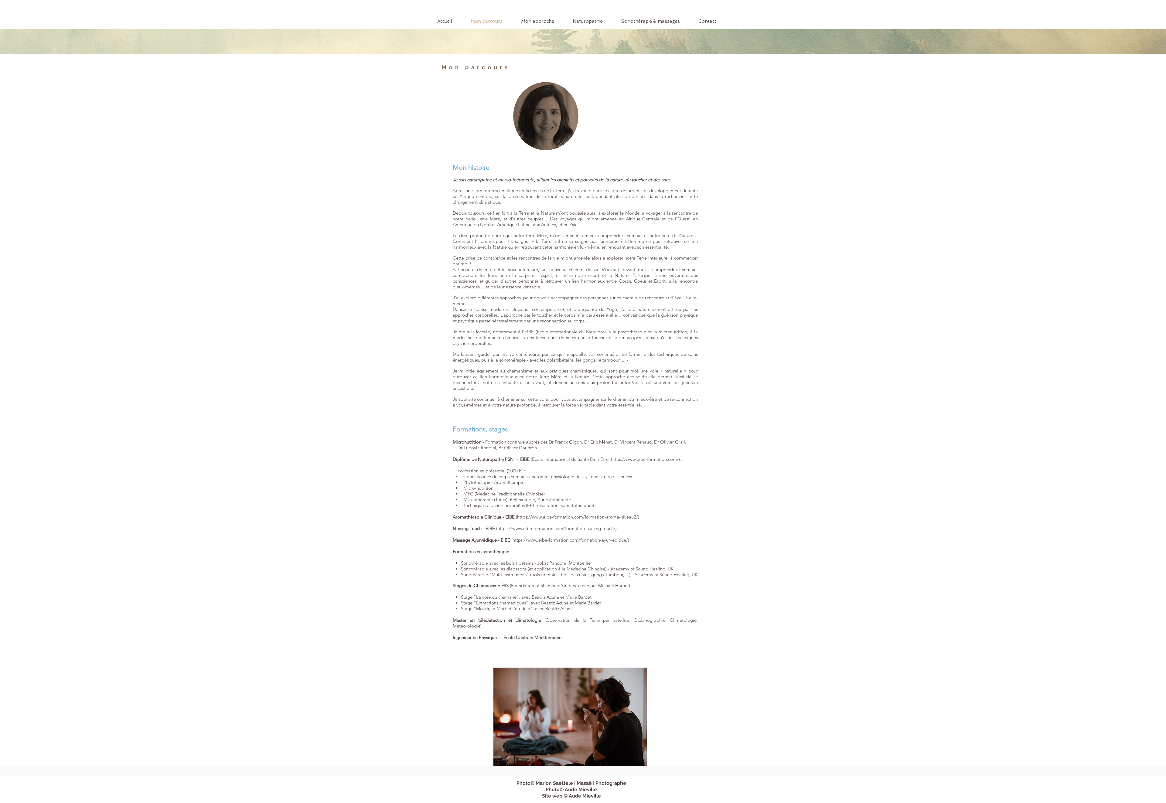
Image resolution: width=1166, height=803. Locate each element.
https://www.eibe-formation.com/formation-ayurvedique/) (571, 540)
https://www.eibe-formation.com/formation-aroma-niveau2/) (578, 517)
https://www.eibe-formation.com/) (645, 459)
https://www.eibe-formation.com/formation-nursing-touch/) (557, 528)
